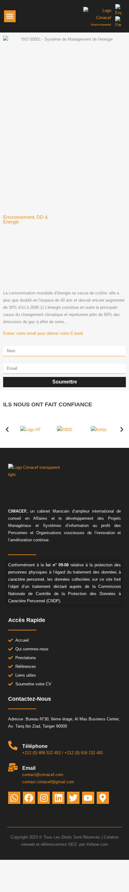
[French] (118, 25)
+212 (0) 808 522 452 (41, 752)
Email (8, 361)
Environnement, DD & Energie (25, 219)
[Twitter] (73, 798)
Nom (7, 344)
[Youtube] (88, 798)
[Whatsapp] (14, 798)
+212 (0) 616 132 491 (83, 752)
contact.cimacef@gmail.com (48, 781)
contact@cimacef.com (42, 774)
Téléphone (35, 746)
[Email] (13, 767)
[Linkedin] (58, 798)
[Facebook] (29, 798)
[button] (10, 16)
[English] (118, 12)
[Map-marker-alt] (103, 798)
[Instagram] (44, 798)
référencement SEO (59, 844)
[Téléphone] (13, 745)
